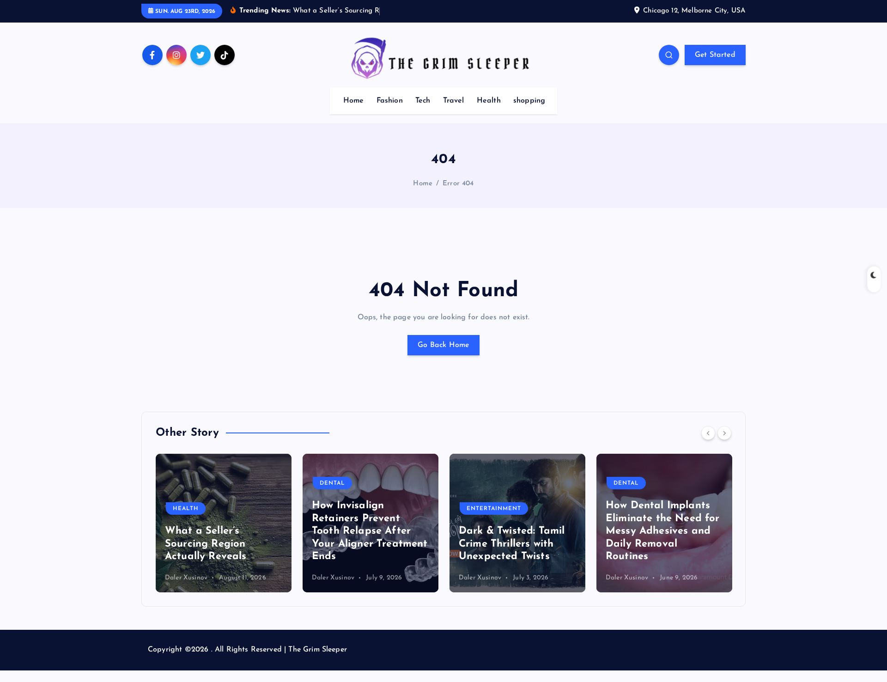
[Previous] (708, 433)
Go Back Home (443, 345)
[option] (224, 523)
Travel (453, 100)
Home (353, 100)
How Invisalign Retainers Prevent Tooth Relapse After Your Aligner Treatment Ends (370, 531)
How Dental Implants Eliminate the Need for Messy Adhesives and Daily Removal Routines (663, 531)
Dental (332, 483)
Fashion (390, 100)
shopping (529, 100)
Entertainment (494, 509)
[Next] (724, 433)
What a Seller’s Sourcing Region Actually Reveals (206, 544)
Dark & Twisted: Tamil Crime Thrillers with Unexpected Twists (512, 544)
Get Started (715, 55)
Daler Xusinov (186, 577)
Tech (423, 100)
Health (489, 100)
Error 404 (458, 183)
